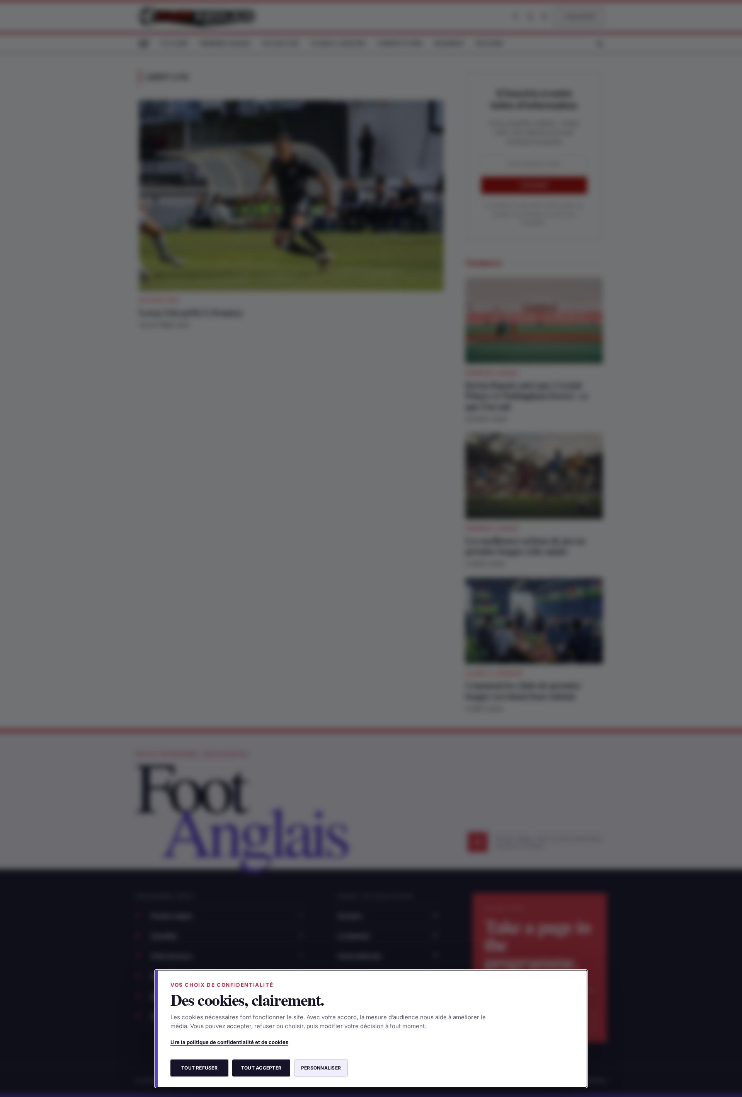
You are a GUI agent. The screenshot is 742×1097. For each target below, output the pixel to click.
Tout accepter (261, 1068)
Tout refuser (199, 1068)
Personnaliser (321, 1068)
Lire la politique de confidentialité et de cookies (229, 1042)
